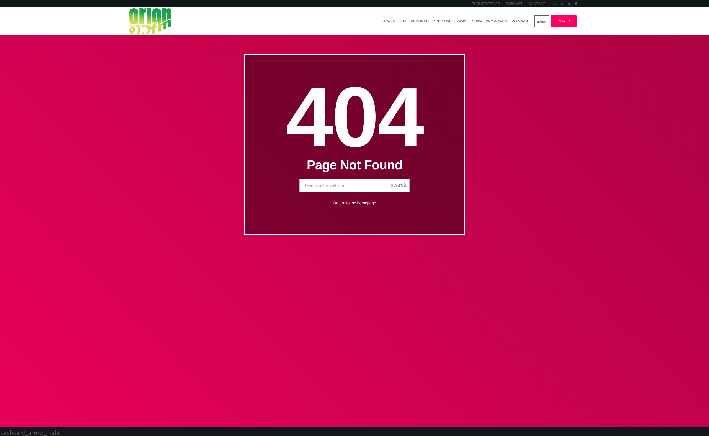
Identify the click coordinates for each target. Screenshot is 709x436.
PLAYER (564, 21)
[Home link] (150, 21)
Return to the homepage (354, 203)
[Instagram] (569, 4)
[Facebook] (575, 4)
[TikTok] (562, 4)
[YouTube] (554, 4)
